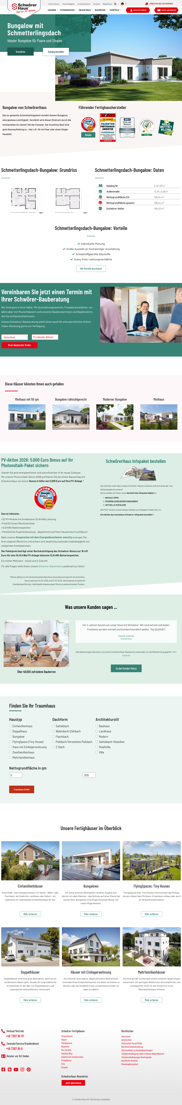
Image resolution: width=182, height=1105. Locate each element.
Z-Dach (60, 747)
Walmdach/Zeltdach (68, 731)
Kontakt (96, 4)
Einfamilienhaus (22, 726)
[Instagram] (22, 1069)
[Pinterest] (28, 1069)
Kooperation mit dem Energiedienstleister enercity (44, 537)
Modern (103, 736)
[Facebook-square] (3, 1069)
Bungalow (19, 736)
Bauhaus (104, 726)
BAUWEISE (100, 10)
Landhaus (105, 731)
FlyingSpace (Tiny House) (28, 742)
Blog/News (107, 4)
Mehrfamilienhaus (24, 757)
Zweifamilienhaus (23, 752)
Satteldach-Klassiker (112, 742)
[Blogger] (10, 1069)
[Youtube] (16, 1069)
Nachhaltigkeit (69, 4)
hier (159, 509)
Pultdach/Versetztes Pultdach (74, 742)
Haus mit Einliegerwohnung (29, 747)
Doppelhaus (20, 731)
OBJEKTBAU (85, 10)
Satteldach (62, 726)
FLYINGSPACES (67, 10)
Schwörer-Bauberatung (51, 566)
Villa (101, 752)
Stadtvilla (104, 747)
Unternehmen (53, 4)
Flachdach (62, 736)
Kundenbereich (84, 4)
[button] (115, 4)
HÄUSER (52, 10)
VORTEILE (114, 10)
